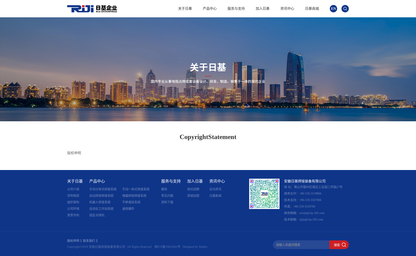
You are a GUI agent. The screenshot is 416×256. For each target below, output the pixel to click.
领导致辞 (73, 195)
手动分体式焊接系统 (103, 189)
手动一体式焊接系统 (136, 189)
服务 (164, 189)
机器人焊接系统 (99, 202)
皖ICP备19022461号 (167, 246)
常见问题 (167, 195)
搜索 (337, 245)
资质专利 (73, 215)
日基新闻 (215, 195)
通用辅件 (128, 208)
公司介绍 (73, 189)
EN (333, 8)
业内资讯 (215, 189)
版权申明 (73, 240)
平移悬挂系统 (131, 202)
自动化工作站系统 (101, 208)
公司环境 (73, 208)
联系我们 (89, 240)
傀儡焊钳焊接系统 (134, 195)
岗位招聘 (193, 189)
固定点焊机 (96, 215)
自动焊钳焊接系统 (101, 195)
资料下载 (167, 202)
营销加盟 (193, 195)
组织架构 (73, 202)
